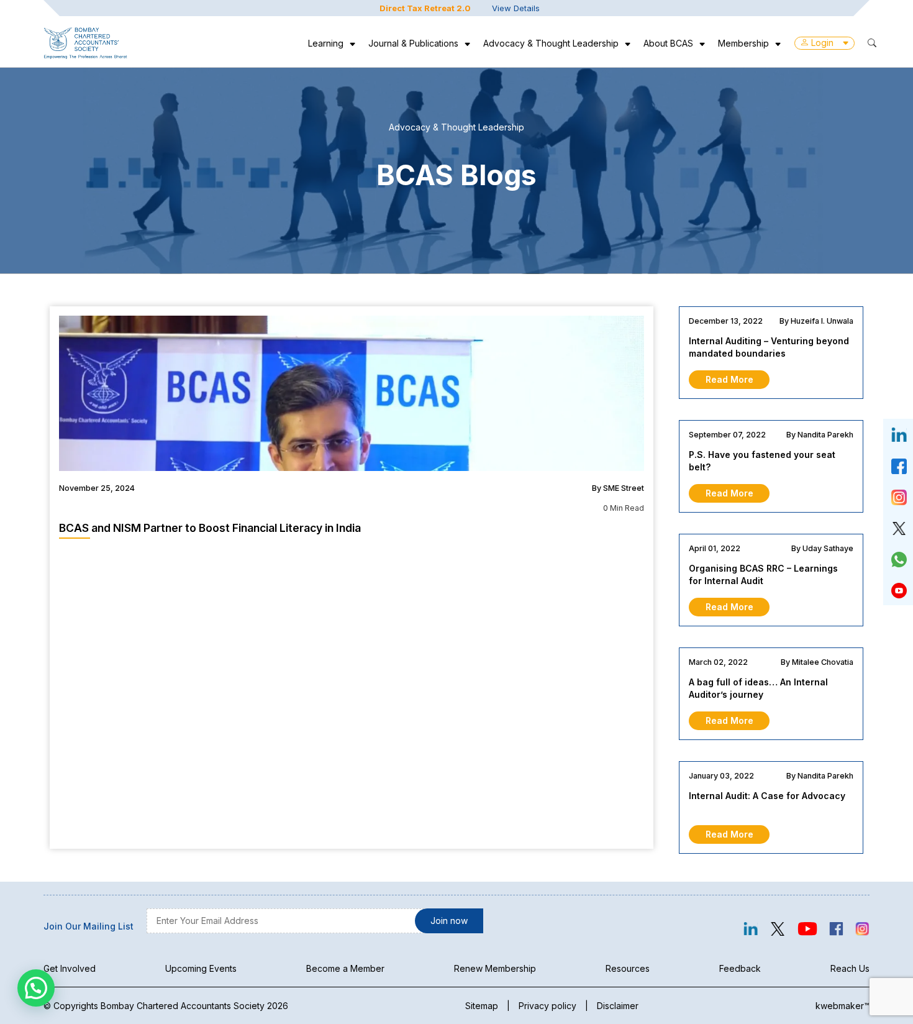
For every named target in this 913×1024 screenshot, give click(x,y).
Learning (325, 43)
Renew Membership (495, 968)
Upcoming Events (201, 968)
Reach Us (850, 968)
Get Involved (69, 968)
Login (822, 42)
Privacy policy (547, 1005)
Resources (628, 968)
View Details (516, 8)
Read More (729, 379)
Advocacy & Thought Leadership (551, 43)
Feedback (740, 968)
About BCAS (668, 43)
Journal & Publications (413, 43)
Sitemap (481, 1005)
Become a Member (345, 968)
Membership (743, 43)
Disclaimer (617, 1005)
